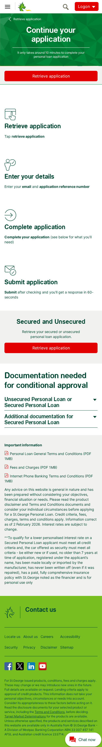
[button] (83, 739)
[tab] (51, 402)
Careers (47, 636)
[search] (67, 6)
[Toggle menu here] (7, 6)
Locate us (12, 636)
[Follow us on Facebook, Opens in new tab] (8, 666)
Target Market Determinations (25, 716)
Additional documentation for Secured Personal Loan (38, 419)
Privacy (29, 647)
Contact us (40, 610)
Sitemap (67, 647)
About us (30, 636)
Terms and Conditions (50, 712)
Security (11, 647)
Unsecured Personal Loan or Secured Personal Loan (38, 402)
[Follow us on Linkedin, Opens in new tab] (31, 666)
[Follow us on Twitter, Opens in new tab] (20, 666)
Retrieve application (27, 19)
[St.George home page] (23, 6)
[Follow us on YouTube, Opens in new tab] (43, 666)
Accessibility (70, 636)
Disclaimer (49, 647)
